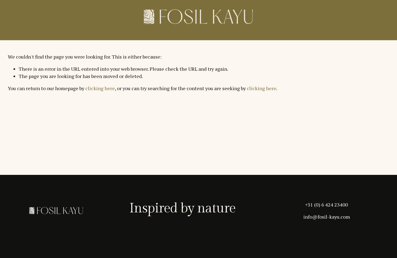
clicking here (100, 88)
